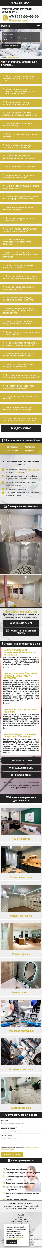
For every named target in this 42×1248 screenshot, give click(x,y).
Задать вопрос (22, 428)
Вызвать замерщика (25, 1203)
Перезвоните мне (18, 20)
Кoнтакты (32, 1209)
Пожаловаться (22, 775)
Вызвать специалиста (11, 46)
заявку (19, 472)
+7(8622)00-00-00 (24, 16)
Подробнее (27, 46)
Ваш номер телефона (9, 1128)
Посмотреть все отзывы (20, 788)
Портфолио (13, 1203)
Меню (38, 25)
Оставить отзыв (22, 760)
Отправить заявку (12, 1154)
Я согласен (12, 1242)
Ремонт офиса (22, 1209)
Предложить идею (22, 767)
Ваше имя (4, 1121)
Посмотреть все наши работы (22, 632)
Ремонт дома (11, 1209)
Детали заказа (6, 1136)
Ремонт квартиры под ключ (13, 1206)
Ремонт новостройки (32, 1206)
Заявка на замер (22, 623)
